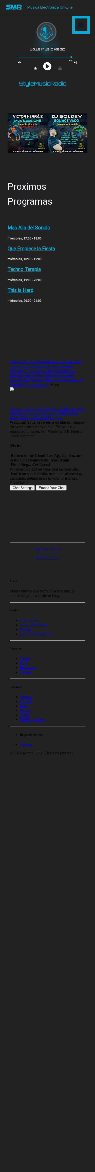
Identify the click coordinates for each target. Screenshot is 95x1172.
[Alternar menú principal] (81, 25)
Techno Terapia (24, 269)
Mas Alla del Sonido (29, 228)
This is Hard (20, 290)
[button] (15, 133)
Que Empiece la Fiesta (31, 249)
